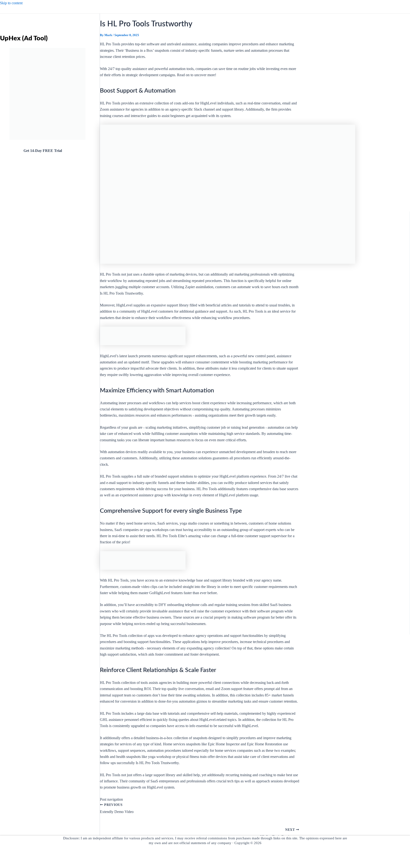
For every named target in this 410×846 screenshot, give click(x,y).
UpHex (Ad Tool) (24, 38)
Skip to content (11, 3)
